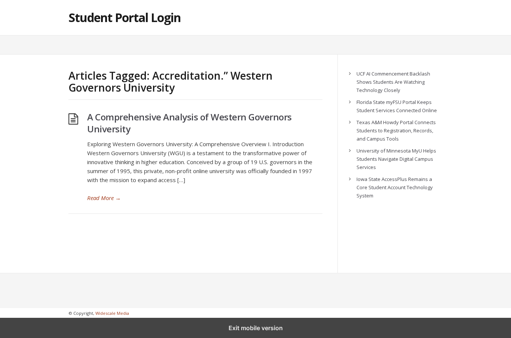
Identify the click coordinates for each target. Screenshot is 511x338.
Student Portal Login (124, 17)
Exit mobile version (256, 328)
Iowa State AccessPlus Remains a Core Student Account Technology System (395, 187)
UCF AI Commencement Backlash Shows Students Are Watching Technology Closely (393, 81)
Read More (104, 198)
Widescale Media (112, 313)
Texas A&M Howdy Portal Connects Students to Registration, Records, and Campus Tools (396, 130)
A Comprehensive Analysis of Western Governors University (189, 123)
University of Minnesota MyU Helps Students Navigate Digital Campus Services (396, 158)
